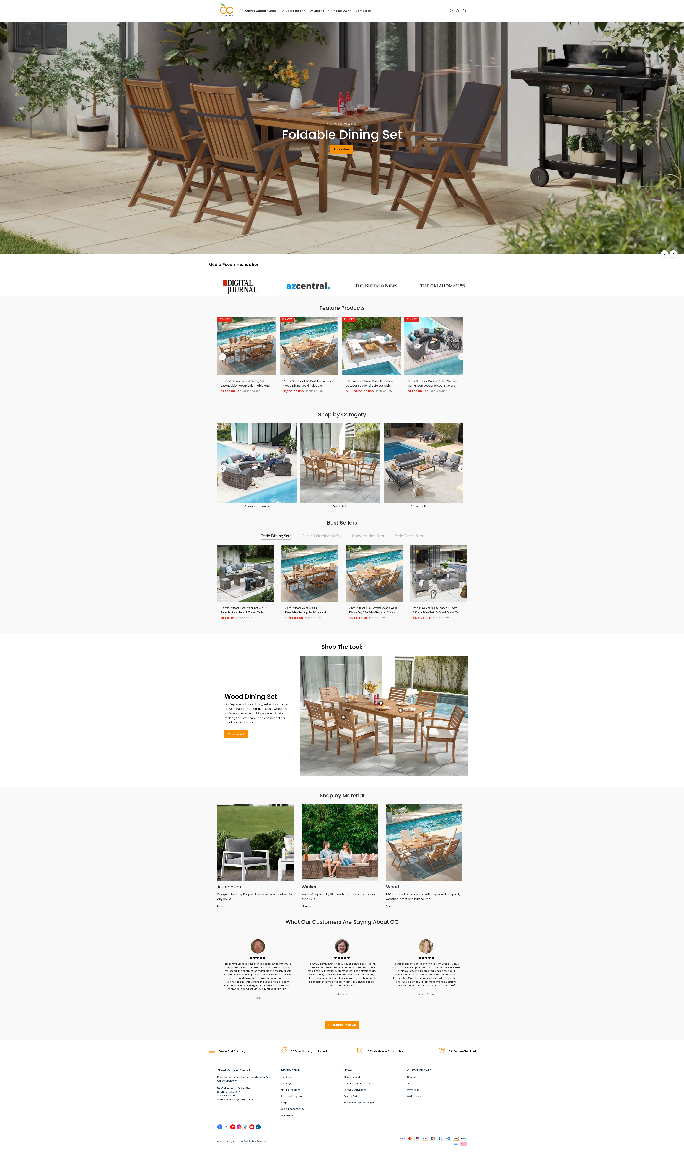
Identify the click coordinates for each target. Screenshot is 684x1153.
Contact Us (413, 1077)
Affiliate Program (290, 1090)
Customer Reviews (342, 1025)
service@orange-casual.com (237, 1099)
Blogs (284, 1102)
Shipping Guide (352, 1077)
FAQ (409, 1083)
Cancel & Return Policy (357, 1083)
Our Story (286, 1077)
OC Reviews (414, 1096)
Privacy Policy (351, 1096)
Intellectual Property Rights (359, 1102)
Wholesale (287, 1115)
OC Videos (413, 1090)
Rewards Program (291, 1096)
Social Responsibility (292, 1109)
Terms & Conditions (355, 1090)
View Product (236, 734)
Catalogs (286, 1083)
